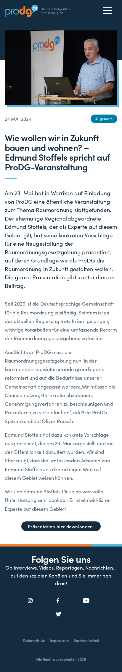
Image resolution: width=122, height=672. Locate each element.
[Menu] (109, 10)
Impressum (59, 640)
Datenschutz (34, 640)
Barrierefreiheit (86, 640)
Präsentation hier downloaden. (61, 526)
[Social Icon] (30, 600)
